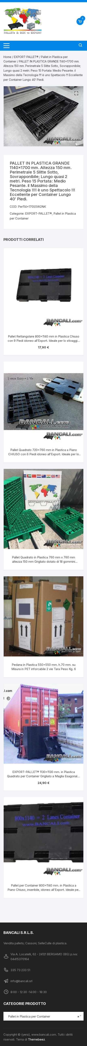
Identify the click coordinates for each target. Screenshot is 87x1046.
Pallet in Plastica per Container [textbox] (42, 1016)
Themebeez (36, 1039)
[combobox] (43, 1016)
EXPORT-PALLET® (26, 57)
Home (7, 57)
